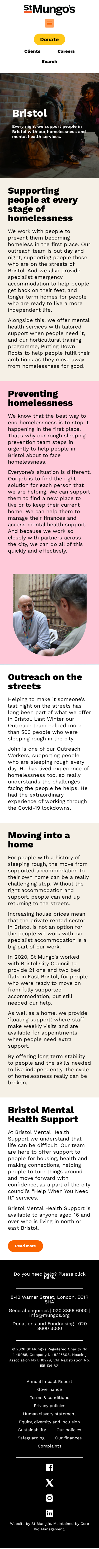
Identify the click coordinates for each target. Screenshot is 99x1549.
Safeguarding (31, 1437)
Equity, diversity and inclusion (49, 1421)
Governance (49, 1389)
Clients (33, 51)
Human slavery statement (49, 1413)
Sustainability (32, 1429)
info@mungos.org (49, 1315)
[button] (49, 23)
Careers (66, 51)
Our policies (68, 1429)
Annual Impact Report (49, 1381)
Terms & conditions (49, 1397)
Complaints (49, 1446)
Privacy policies (49, 1405)
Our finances (68, 1437)
